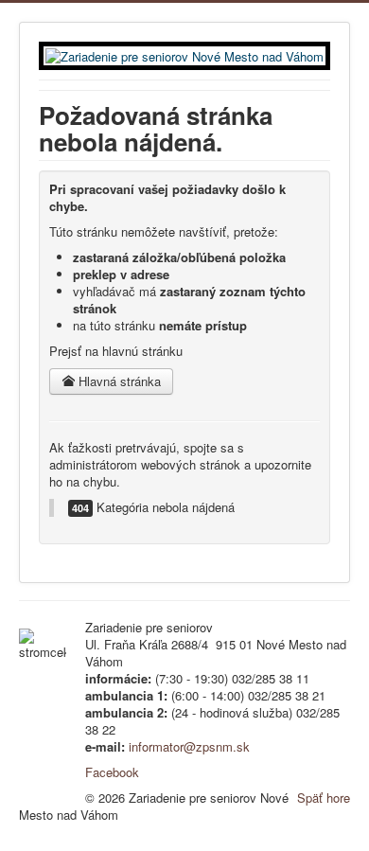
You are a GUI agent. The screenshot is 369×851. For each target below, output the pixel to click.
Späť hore (323, 798)
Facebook (112, 772)
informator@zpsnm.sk (189, 746)
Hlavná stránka (118, 381)
